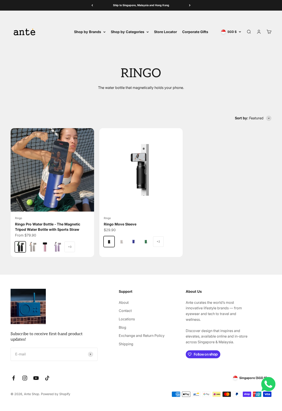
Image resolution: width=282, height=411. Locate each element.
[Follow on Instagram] (25, 378)
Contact (125, 310)
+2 (158, 241)
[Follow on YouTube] (36, 378)
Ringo (18, 218)
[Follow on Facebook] (14, 378)
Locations (127, 319)
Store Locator (165, 32)
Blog (122, 327)
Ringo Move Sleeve (120, 224)
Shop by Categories (127, 32)
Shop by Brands (87, 32)
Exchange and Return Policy (142, 335)
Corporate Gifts (195, 32)
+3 (69, 246)
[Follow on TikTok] (47, 378)
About (124, 302)
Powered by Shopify (55, 394)
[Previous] (92, 5)
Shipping (126, 344)
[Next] (190, 5)
